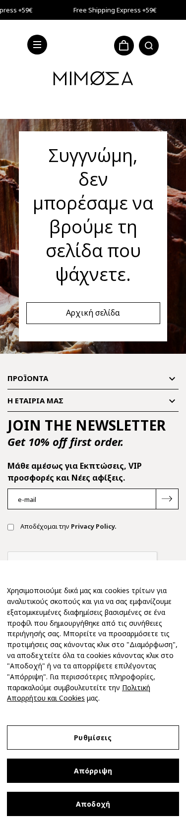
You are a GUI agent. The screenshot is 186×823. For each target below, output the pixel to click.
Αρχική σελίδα (93, 312)
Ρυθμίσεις (93, 737)
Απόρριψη (93, 770)
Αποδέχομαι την (68, 526)
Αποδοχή (93, 804)
